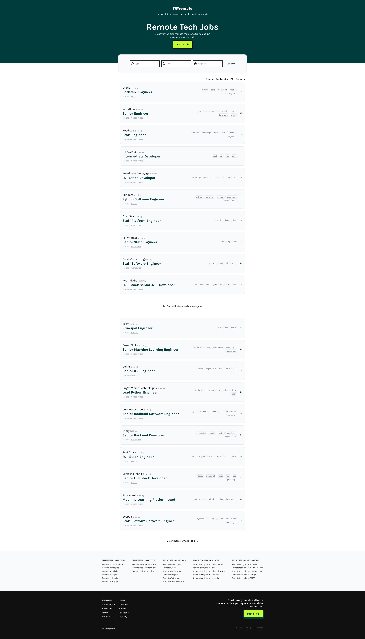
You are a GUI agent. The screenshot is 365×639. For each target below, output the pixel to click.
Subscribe (178, 14)
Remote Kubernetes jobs (174, 581)
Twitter (122, 608)
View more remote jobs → (182, 540)
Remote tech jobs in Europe (244, 574)
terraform (223, 115)
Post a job (203, 14)
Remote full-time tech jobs (144, 564)
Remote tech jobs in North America (247, 568)
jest (234, 437)
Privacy (106, 616)
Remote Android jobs (172, 564)
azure (226, 200)
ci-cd (233, 115)
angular (202, 456)
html (206, 177)
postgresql (231, 136)
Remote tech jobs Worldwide (244, 564)
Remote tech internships (143, 571)
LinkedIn (123, 604)
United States (137, 118)
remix (224, 132)
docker (220, 197)
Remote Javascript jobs (112, 564)
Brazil (134, 204)
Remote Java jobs (110, 574)
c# (196, 284)
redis (208, 284)
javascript (218, 284)
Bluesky (123, 616)
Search (231, 63)
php (227, 456)
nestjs (232, 90)
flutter (205, 90)
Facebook (124, 612)
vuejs (211, 456)
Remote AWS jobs (171, 578)
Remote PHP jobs (170, 574)
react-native (211, 111)
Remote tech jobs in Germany (206, 574)
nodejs (228, 177)
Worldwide (136, 247)
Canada (134, 333)
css (213, 177)
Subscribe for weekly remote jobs (184, 306)
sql (235, 177)
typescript (222, 90)
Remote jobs (163, 14)
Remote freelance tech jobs (144, 568)
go (221, 156)
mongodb (231, 93)
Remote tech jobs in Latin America (247, 571)
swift (200, 369)
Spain (133, 376)
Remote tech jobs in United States (208, 564)
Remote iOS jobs (170, 568)
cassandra (231, 351)
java (220, 177)
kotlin (219, 220)
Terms (105, 612)
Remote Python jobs (111, 578)
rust (215, 156)
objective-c (211, 369)
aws (233, 111)
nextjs (233, 132)
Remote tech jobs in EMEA (243, 578)
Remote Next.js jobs (111, 581)
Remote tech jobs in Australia (206, 578)
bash (234, 394)
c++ (214, 263)
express (212, 411)
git (227, 263)
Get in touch (190, 14)
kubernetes (232, 197)
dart (213, 90)
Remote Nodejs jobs (111, 571)
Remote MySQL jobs (172, 571)
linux (234, 390)
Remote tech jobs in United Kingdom (209, 571)
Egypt (133, 97)
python (196, 132)
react (200, 111)
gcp (226, 328)
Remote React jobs (110, 568)
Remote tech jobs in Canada (205, 568)
